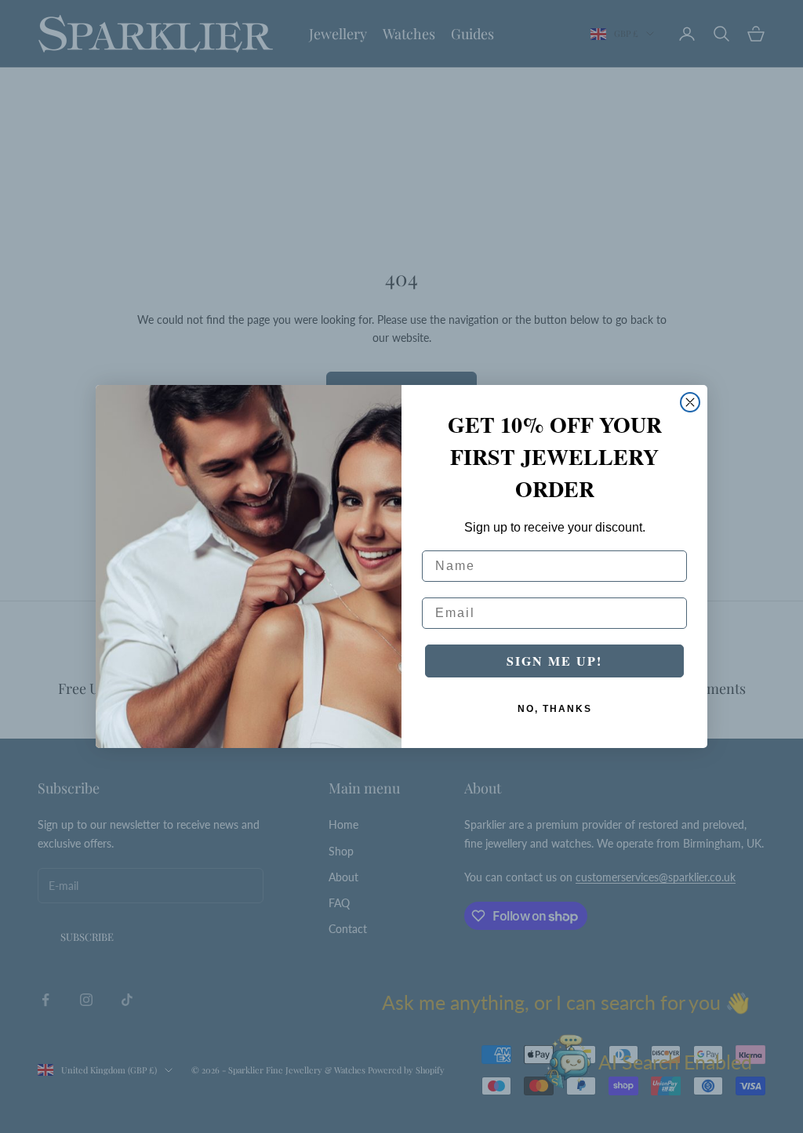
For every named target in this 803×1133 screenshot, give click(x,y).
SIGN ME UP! (554, 661)
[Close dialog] (690, 402)
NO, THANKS (555, 708)
